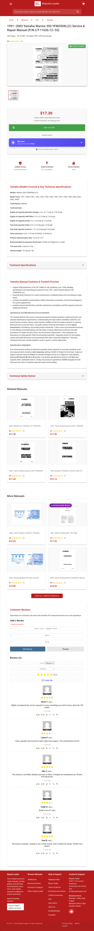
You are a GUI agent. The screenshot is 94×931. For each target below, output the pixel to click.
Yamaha (50, 20)
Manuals (24, 20)
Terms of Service (54, 887)
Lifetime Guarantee (55, 895)
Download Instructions (56, 891)
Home (11, 20)
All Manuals (32, 879)
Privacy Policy (67, 923)
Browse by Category (35, 887)
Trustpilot (51, 915)
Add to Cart (33, 127)
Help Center (52, 903)
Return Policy (53, 883)
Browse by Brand (34, 883)
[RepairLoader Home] (47, 4)
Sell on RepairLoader (35, 891)
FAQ (49, 899)
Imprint (65, 926)
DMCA (77, 923)
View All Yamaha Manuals (47, 596)
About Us (51, 907)
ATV (37, 20)
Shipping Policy (54, 879)
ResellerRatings (54, 911)
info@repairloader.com (77, 891)
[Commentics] (47, 741)
